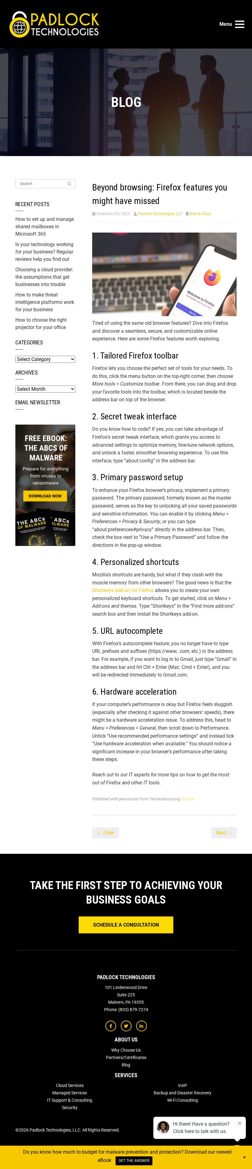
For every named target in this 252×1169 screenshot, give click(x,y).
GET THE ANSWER (134, 1161)
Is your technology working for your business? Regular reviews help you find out (44, 251)
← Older (105, 833)
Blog (126, 1064)
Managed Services (69, 1092)
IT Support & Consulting (69, 1100)
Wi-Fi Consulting (182, 1100)
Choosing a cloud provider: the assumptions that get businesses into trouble (44, 277)
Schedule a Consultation (126, 925)
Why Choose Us (126, 1050)
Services (126, 1075)
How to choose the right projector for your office (41, 323)
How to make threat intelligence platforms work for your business (44, 302)
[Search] (69, 184)
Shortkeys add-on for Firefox (123, 590)
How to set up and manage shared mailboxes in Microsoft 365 (44, 226)
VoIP (182, 1085)
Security (69, 1107)
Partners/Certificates (126, 1057)
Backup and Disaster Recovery (182, 1092)
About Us (126, 1039)
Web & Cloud (200, 214)
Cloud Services (70, 1085)
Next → (224, 833)
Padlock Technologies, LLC (160, 214)
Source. (188, 798)
